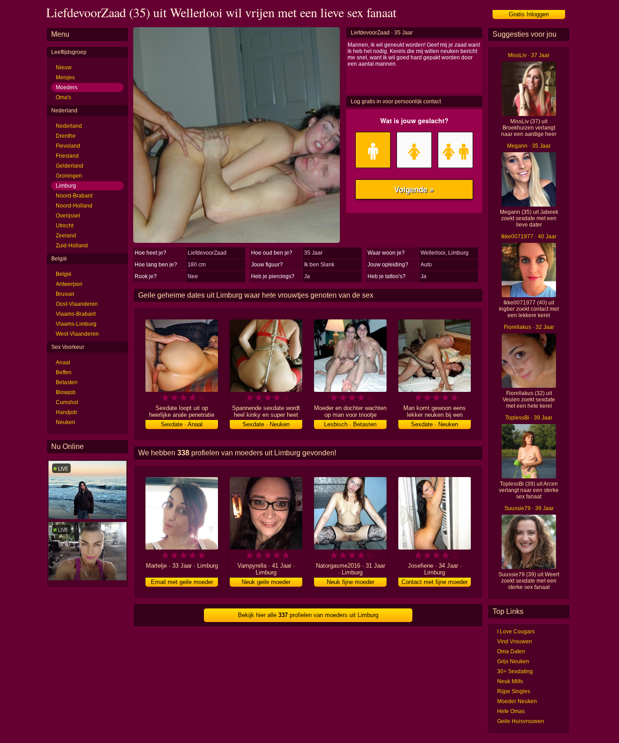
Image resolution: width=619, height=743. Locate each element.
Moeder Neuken (517, 701)
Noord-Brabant (74, 196)
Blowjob (66, 392)
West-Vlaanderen (77, 334)
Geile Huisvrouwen (520, 721)
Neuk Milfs (510, 681)
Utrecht (64, 225)
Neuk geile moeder (266, 582)
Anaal (63, 362)
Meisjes (65, 77)
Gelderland (69, 166)
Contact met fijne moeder (434, 582)
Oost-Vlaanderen (77, 304)
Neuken (65, 422)
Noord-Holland (74, 206)
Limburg (66, 186)
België (64, 274)
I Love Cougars (516, 631)
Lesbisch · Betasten (350, 424)
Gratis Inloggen (529, 14)
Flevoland (68, 146)
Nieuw (64, 67)
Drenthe (66, 136)
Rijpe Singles (513, 691)
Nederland (69, 126)
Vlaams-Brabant (76, 314)
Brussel (65, 294)
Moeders (66, 87)
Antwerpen (69, 284)
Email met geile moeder (182, 582)
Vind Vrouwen (514, 641)
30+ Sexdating (515, 671)
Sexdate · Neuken (266, 424)
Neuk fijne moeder (350, 582)
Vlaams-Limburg (76, 324)
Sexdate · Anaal (182, 424)
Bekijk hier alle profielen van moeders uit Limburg (308, 615)
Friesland (67, 156)
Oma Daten (511, 651)
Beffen (64, 372)
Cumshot (67, 402)
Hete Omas (511, 711)
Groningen (69, 176)
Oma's (63, 97)
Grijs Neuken (513, 661)
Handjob (66, 412)
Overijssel (68, 215)
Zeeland (66, 235)
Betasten (66, 382)
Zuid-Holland (72, 245)
